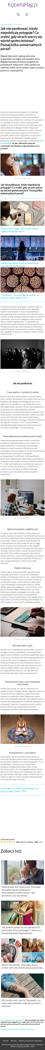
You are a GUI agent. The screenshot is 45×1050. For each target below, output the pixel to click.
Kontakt (6, 1041)
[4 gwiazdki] (9, 842)
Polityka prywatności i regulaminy (30, 1041)
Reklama (14, 1041)
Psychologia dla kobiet (26, 1029)
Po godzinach (18, 1020)
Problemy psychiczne (8, 1029)
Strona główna (6, 1020)
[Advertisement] (22, 91)
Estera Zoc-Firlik (6, 24)
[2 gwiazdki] (4, 842)
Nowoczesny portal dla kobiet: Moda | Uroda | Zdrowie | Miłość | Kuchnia (22, 1045)
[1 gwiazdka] (1, 842)
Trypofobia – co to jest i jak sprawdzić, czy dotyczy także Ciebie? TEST (19, 789)
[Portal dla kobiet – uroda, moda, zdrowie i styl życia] (23, 5)
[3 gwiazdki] (7, 842)
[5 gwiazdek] (12, 842)
